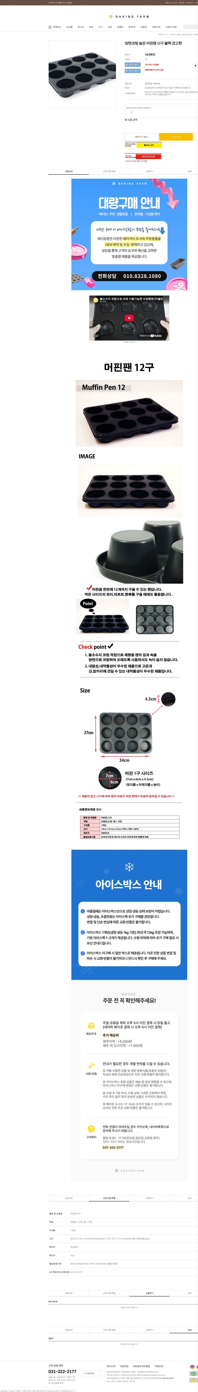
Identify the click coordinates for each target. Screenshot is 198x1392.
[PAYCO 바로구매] (148, 157)
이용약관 (124, 1366)
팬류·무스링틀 (175, 34)
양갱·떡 (131, 27)
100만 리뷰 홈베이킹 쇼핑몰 (60, 3)
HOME (161, 34)
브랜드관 (156, 27)
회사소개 (111, 1366)
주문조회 (182, 3)
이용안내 (158, 1366)
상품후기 (149, 171)
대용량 (143, 27)
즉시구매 (176, 137)
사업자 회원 (170, 27)
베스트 (81, 27)
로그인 (175, 3)
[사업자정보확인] (167, 1378)
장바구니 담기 (141, 137)
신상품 (69, 27)
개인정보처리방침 (141, 1366)
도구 (100, 27)
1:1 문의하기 (89, 1373)
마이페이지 (189, 3)
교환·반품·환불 (109, 171)
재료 (91, 27)
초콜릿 (120, 27)
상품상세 (68, 171)
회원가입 (169, 3)
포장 (110, 27)
